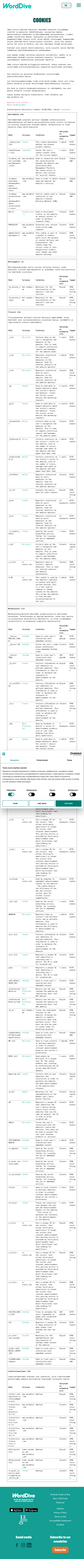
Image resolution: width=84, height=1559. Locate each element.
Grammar (60, 1502)
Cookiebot (65, 109)
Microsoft (26, 337)
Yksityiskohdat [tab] (42, 760)
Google (25, 386)
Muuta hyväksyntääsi (16, 105)
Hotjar (25, 421)
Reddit (25, 1092)
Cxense (25, 142)
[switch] (32, 794)
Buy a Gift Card (60, 1498)
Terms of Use (60, 1516)
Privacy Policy (60, 1512)
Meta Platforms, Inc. (27, 726)
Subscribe (60, 1550)
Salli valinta (42, 803)
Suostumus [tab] (14, 760)
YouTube (25, 636)
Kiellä (15, 803)
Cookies (60, 1524)
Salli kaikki (69, 803)
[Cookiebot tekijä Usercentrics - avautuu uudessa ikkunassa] (71, 754)
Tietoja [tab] (69, 760)
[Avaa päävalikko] (79, 5)
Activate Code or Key (60, 1494)
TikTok (25, 531)
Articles (60, 1508)
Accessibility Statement (60, 1520)
